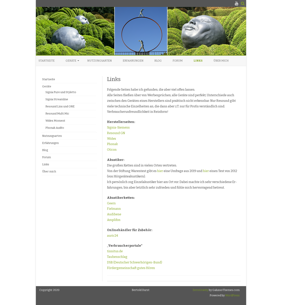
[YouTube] (236, 3)
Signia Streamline (56, 99)
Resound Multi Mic (57, 113)
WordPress (232, 295)
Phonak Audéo (54, 128)
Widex (111, 138)
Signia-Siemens (118, 127)
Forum (178, 60)
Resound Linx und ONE (60, 106)
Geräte (71, 60)
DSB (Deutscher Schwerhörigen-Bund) (134, 262)
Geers (111, 203)
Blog (158, 60)
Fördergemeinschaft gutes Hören (131, 268)
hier (160, 171)
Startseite (47, 60)
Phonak (112, 144)
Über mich (221, 60)
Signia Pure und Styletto (60, 92)
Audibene (114, 214)
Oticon (112, 149)
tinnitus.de (115, 251)
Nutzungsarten (99, 60)
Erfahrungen (133, 60)
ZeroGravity (200, 290)
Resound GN (116, 133)
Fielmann (114, 209)
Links (198, 60)
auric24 (112, 235)
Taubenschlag (117, 257)
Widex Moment (55, 120)
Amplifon (113, 220)
